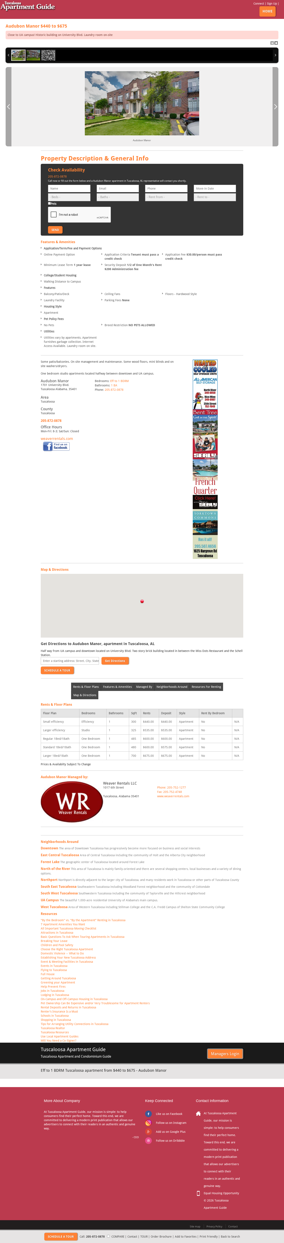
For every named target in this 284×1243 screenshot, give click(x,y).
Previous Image (8, 106)
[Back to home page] (28, 6)
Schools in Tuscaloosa (55, 1015)
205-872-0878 (57, 176)
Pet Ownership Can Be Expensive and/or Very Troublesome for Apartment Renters (95, 1003)
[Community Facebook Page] (56, 446)
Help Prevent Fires (53, 986)
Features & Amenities (117, 686)
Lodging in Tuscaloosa (55, 995)
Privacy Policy (214, 1226)
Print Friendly (209, 1236)
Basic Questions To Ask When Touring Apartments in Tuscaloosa (82, 936)
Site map (195, 1226)
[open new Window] (205, 384)
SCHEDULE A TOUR (57, 670)
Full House (48, 974)
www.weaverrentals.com (173, 796)
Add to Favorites (185, 1236)
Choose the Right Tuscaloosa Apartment (67, 949)
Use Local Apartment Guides (59, 1036)
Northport (49, 880)
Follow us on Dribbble (170, 1140)
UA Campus (50, 900)
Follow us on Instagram (171, 1122)
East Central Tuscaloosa (60, 855)
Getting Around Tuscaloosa (58, 978)
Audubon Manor (36, 26)
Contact (132, 1236)
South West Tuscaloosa (59, 893)
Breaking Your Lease (54, 941)
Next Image (275, 106)
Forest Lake (50, 862)
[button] (142, 602)
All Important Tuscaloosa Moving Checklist (68, 928)
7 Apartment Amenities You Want (63, 924)
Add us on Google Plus (170, 1131)
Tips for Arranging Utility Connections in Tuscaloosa (74, 1024)
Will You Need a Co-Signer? (58, 1040)
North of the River (55, 869)
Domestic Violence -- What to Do (62, 953)
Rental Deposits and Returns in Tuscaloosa (68, 1007)
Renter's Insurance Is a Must (59, 1011)
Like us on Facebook (169, 1114)
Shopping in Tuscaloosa (56, 1019)
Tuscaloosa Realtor (53, 1028)
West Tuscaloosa (54, 907)
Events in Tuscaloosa (54, 965)
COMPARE (117, 1236)
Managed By (144, 686)
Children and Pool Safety (57, 945)
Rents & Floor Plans (86, 686)
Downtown (49, 848)
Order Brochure (161, 1236)
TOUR (144, 1236)
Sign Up (272, 3)
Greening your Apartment (58, 982)
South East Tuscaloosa (59, 887)
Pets (53, 203)
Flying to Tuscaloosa (54, 970)
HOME (268, 11)
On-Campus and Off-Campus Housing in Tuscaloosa (74, 999)
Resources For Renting (206, 686)
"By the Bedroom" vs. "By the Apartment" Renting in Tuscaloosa (83, 920)
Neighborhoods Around (172, 686)
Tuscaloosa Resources (55, 1032)
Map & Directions (84, 695)
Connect (258, 3)
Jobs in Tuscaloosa (52, 990)
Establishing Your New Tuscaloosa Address (68, 957)
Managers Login (225, 1053)
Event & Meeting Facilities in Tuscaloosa (67, 961)
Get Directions (115, 661)
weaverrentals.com (57, 438)
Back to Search (230, 1236)
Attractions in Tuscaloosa (57, 932)
